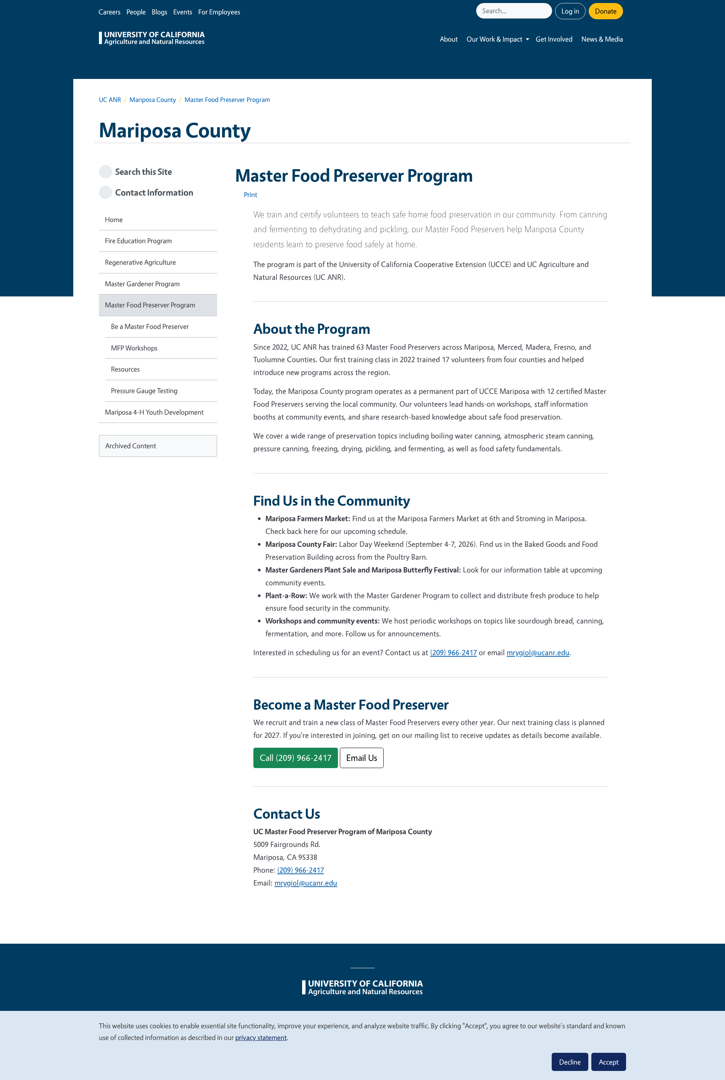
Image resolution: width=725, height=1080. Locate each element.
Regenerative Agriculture (140, 262)
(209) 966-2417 (453, 652)
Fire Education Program (138, 240)
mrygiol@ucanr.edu (538, 652)
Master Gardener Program (142, 283)
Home (114, 219)
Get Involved (554, 38)
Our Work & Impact (494, 38)
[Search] (547, 11)
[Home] (152, 39)
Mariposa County (153, 99)
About (449, 38)
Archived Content (130, 445)
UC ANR (110, 99)
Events (182, 11)
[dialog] (362, 1045)
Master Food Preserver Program (150, 304)
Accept (609, 1061)
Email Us (361, 757)
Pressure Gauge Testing (144, 390)
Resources (125, 368)
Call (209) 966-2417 (296, 757)
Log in (570, 10)
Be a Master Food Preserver (150, 326)
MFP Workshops (134, 347)
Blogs (159, 11)
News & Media (602, 38)
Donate (606, 10)
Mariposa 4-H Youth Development (154, 412)
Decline (570, 1061)
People (136, 11)
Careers (109, 11)
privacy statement (261, 1037)
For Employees (219, 11)
